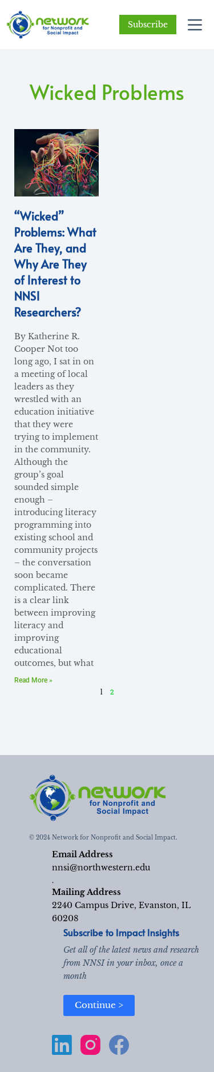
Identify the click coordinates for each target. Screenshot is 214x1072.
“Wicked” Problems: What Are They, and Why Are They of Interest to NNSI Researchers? (55, 264)
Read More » (33, 680)
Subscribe (148, 24)
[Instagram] (90, 1045)
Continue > (99, 1004)
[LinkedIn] (62, 1045)
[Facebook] (119, 1045)
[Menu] (195, 25)
